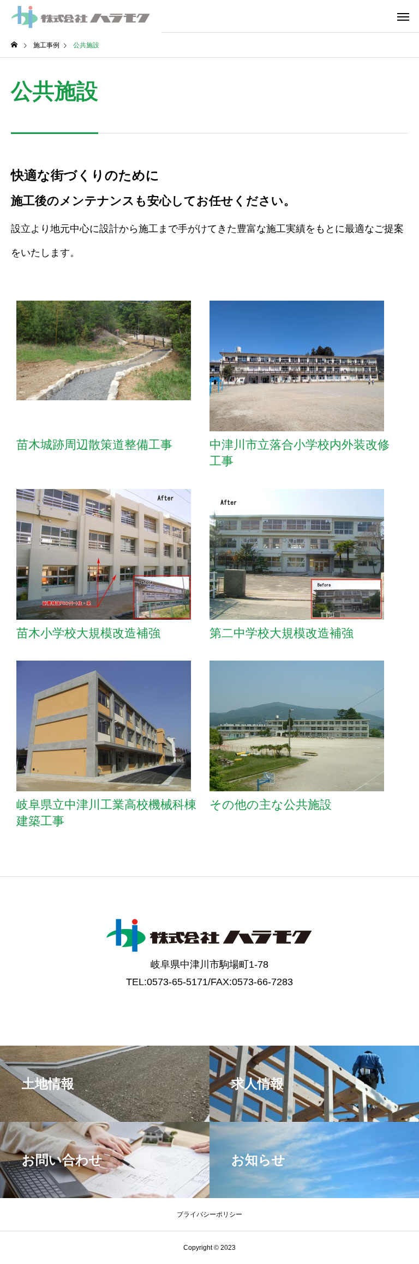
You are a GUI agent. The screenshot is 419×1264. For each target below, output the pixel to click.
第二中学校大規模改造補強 (282, 633)
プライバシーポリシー (209, 1214)
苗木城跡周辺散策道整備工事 (94, 444)
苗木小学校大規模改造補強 (88, 633)
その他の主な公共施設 (271, 804)
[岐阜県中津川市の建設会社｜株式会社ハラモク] (80, 16)
